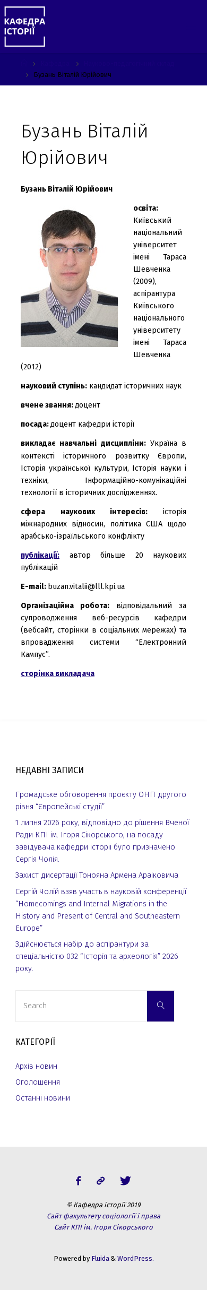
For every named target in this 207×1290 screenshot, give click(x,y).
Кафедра (55, 63)
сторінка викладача (57, 673)
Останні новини (42, 1098)
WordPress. (135, 1258)
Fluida (99, 1258)
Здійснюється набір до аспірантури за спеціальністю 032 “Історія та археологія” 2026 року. (96, 956)
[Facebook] (78, 1181)
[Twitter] (125, 1181)
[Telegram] (100, 1181)
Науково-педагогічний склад (129, 63)
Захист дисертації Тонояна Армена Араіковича (96, 875)
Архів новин (36, 1066)
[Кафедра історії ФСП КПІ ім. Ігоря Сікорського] (24, 26)
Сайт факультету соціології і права (103, 1216)
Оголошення (37, 1082)
